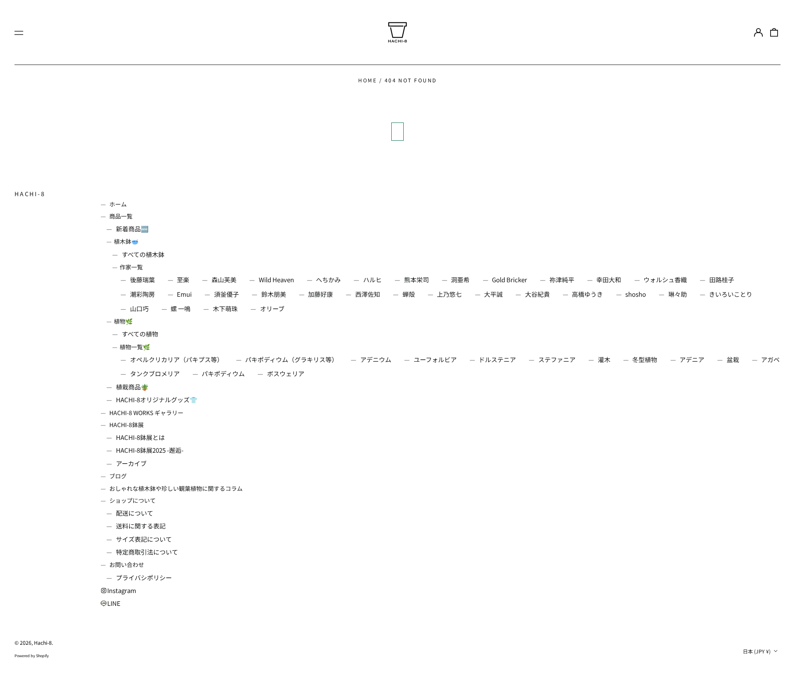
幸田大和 (608, 279)
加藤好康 (320, 294)
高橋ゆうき (587, 294)
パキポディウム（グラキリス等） (291, 359)
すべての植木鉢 (143, 254)
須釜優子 (226, 294)
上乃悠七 (449, 294)
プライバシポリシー (144, 577)
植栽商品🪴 (132, 386)
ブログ (118, 476)
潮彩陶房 (142, 294)
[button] (774, 32)
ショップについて (132, 500)
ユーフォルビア (435, 359)
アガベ (770, 359)
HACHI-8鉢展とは (140, 437)
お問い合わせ (126, 564)
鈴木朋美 (273, 294)
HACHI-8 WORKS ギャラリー (146, 412)
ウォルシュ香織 (665, 279)
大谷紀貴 (537, 294)
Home (367, 80)
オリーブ (272, 308)
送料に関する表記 (141, 525)
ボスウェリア (285, 373)
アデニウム (375, 359)
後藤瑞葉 (142, 279)
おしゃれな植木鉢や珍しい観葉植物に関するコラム (176, 488)
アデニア (691, 359)
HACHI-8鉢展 (126, 424)
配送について (134, 513)
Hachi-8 (30, 194)
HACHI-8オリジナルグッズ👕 (157, 399)
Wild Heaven (276, 279)
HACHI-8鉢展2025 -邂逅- (149, 450)
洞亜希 (460, 279)
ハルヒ (372, 279)
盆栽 (733, 359)
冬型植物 (644, 359)
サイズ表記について (144, 539)
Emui (184, 294)
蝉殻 (408, 294)
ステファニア (557, 359)
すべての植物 (140, 333)
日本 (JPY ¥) (757, 651)
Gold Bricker (509, 279)
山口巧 (139, 308)
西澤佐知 (367, 294)
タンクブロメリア (155, 373)
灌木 (604, 359)
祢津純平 (561, 279)
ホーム (118, 204)
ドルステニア (497, 359)
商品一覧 (120, 216)
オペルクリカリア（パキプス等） (176, 359)
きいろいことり (730, 294)
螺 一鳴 (180, 308)
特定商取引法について (147, 552)
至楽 (183, 279)
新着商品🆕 (132, 228)
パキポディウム (223, 373)
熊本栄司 (416, 279)
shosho (635, 294)
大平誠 (493, 294)
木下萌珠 (225, 308)
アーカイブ (131, 463)
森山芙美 (224, 279)
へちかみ (328, 279)
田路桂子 (721, 279)
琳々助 (677, 294)
